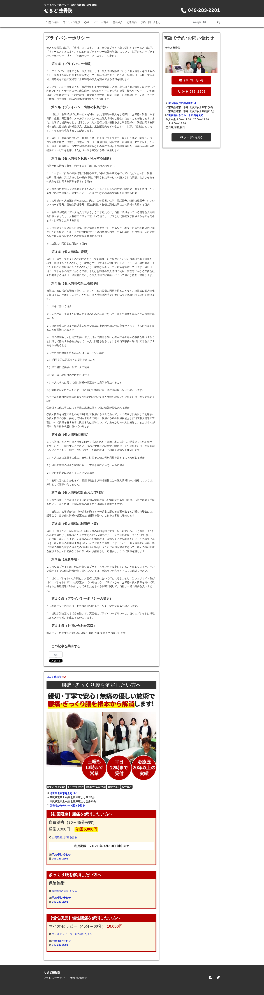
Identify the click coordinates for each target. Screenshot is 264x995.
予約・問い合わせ (151, 22)
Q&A (86, 22)
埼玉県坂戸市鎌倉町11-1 (64, 793)
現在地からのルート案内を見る (67, 805)
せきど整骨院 (58, 10)
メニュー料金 (100, 22)
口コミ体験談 (57, 676)
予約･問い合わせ (61, 854)
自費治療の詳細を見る (64, 837)
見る (56, 655)
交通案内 (132, 22)
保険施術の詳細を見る (64, 890)
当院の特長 (52, 22)
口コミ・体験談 (71, 22)
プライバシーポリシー (55, 977)
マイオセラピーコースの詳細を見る (72, 934)
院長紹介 (118, 22)
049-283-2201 (60, 858)
